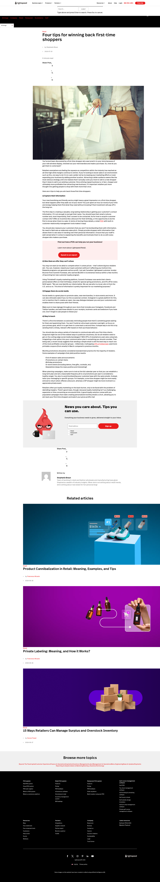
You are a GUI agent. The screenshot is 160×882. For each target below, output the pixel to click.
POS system (27, 781)
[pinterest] (82, 856)
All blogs (5, 18)
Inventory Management (81, 764)
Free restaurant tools (29, 828)
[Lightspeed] (21, 3)
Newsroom (90, 823)
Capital (33, 764)
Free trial (140, 3)
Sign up (108, 426)
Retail (21, 18)
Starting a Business (89, 766)
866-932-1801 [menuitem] (128, 3)
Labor (91, 764)
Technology (100, 766)
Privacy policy (83, 864)
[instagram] (77, 856)
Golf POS (122, 785)
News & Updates (128, 764)
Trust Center (90, 841)
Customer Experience (43, 764)
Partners (58, 820)
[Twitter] (52, 73)
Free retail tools (27, 826)
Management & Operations (102, 764)
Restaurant (29, 18)
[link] (128, 3)
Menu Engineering (117, 764)
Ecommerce (39, 18)
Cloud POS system (28, 786)
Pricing (57, 786)
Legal (88, 839)
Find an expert (59, 828)
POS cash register (28, 789)
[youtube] (92, 856)
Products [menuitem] (48, 3)
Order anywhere (91, 791)
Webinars (25, 839)
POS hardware (59, 789)
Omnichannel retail (60, 794)
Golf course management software (127, 782)
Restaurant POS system (94, 781)
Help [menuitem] (115, 3)
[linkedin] (87, 856)
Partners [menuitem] (57, 3)
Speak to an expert (69, 255)
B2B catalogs (58, 801)
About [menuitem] (110, 3)
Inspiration (69, 764)
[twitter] (72, 856)
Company (13, 18)
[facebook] (67, 856)
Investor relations (92, 833)
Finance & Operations (57, 764)
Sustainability (91, 836)
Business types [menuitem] (37, 3)
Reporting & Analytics (63, 766)
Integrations (58, 823)
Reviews (89, 826)
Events (25, 836)
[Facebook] (52, 66)
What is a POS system (29, 791)
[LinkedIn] (52, 80)
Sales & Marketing (77, 766)
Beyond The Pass (25, 764)
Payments (137, 764)
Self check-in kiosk (124, 797)
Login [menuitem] (120, 3)
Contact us (90, 828)
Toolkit (57, 833)
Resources (26, 820)
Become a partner (60, 831)
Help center (26, 833)
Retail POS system (60, 781)
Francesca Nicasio (33, 576)
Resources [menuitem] (100, 3)
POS (102, 221)
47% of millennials (101, 344)
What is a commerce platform (31, 794)
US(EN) (76, 864)
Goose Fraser (31, 738)
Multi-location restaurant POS (95, 794)
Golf (46, 18)
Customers (26, 831)
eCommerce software (61, 791)
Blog (24, 823)
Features (57, 784)
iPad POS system (28, 784)
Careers (89, 831)
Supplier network (60, 826)
